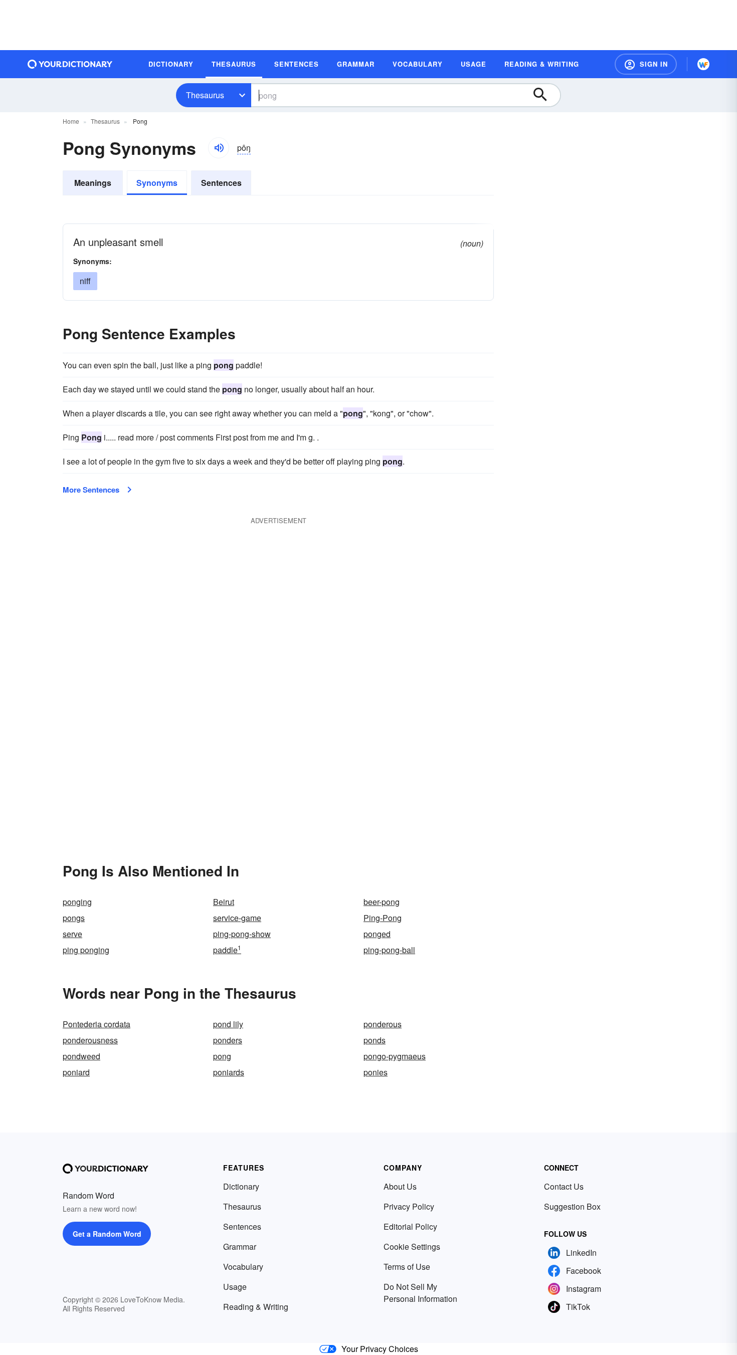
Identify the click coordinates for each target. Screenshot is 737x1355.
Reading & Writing (255, 1306)
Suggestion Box (572, 1206)
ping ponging (86, 950)
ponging (77, 902)
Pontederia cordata (96, 1024)
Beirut (223, 902)
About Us (400, 1186)
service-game (237, 918)
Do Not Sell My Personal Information (420, 1292)
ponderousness (90, 1040)
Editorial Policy (410, 1226)
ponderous (382, 1024)
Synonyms (156, 182)
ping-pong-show (242, 934)
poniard (76, 1072)
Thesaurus (205, 95)
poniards (228, 1072)
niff (85, 281)
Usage (235, 1286)
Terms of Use (407, 1266)
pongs (74, 918)
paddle (227, 950)
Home (71, 121)
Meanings (92, 182)
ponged (377, 934)
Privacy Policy (409, 1206)
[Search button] (545, 95)
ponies (375, 1072)
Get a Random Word (107, 1234)
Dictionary (241, 1186)
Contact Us (564, 1186)
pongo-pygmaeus (394, 1056)
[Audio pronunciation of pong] (218, 147)
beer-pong (381, 902)
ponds (374, 1040)
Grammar (239, 1246)
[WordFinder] (703, 64)
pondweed (81, 1056)
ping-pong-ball (389, 950)
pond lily (228, 1024)
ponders (227, 1040)
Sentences (221, 182)
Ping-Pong (382, 918)
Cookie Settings (412, 1246)
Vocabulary (243, 1266)
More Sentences (91, 489)
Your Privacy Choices (379, 1348)
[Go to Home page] (70, 64)
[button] (646, 64)
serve (72, 934)
